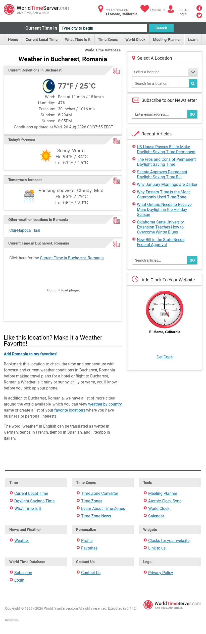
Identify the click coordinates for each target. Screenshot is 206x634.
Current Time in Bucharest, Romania (72, 258)
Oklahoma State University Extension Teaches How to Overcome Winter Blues (160, 227)
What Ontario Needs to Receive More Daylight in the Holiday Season (164, 209)
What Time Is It (77, 39)
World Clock (135, 39)
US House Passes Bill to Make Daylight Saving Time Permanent (166, 149)
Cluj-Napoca (20, 230)
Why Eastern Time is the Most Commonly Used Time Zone (163, 194)
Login (182, 14)
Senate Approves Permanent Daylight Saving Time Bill (162, 174)
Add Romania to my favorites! (30, 354)
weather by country (105, 404)
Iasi (37, 230)
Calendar (156, 516)
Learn (192, 39)
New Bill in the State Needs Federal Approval (160, 242)
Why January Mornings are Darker (167, 184)
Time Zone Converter (99, 493)
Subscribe (23, 572)
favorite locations (69, 410)
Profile (86, 540)
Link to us (157, 548)
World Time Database (103, 50)
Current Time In (41, 28)
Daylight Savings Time (34, 501)
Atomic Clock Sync (164, 501)
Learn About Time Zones (103, 508)
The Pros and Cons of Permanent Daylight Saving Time (166, 162)
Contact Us (90, 572)
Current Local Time (42, 39)
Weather (21, 540)
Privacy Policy (160, 572)
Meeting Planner (167, 39)
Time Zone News (96, 516)
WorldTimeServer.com (37, 9)
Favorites (157, 10)
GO (192, 114)
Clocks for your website (168, 540)
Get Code (165, 357)
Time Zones (108, 39)
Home (13, 39)
